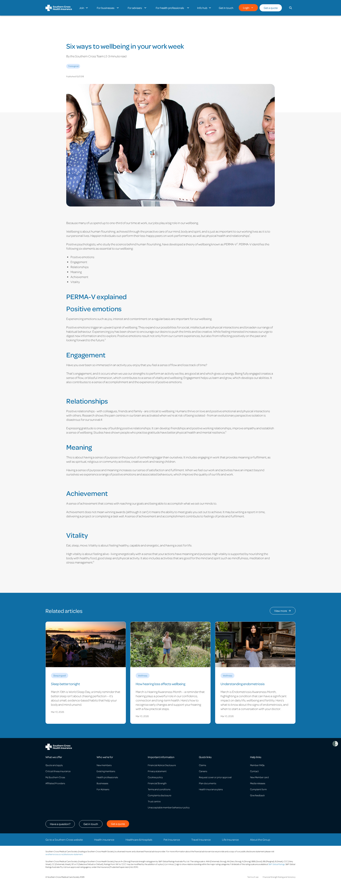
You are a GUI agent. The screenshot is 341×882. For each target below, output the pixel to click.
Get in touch (90, 824)
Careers (203, 771)
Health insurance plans (211, 789)
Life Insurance (230, 839)
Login (246, 7)
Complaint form (258, 789)
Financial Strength (157, 783)
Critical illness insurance (58, 771)
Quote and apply (54, 765)
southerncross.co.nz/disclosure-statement (64, 854)
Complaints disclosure (159, 795)
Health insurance (104, 839)
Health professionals (107, 777)
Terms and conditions (159, 789)
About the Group (260, 839)
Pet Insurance (172, 839)
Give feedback (257, 795)
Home (69, 34)
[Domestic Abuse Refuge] (335, 744)
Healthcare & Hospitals (139, 839)
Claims (202, 765)
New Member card (259, 777)
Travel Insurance (201, 839)
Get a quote (271, 8)
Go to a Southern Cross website (64, 839)
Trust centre (154, 801)
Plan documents (207, 783)
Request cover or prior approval (215, 777)
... (78, 34)
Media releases (257, 783)
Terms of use (252, 877)
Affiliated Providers (55, 783)
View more (280, 610)
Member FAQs (257, 765)
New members (104, 765)
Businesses (102, 783)
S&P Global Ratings (276, 864)
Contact (254, 771)
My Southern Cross (55, 777)
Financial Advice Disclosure (162, 765)
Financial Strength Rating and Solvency (279, 877)
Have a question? (60, 824)
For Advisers (103, 789)
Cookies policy (155, 777)
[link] (85, 673)
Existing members (106, 771)
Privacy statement (157, 771)
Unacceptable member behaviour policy (169, 807)
